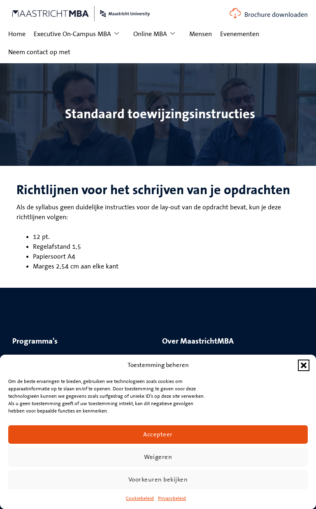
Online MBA (150, 34)
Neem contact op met (39, 52)
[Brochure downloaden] (235, 13)
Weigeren (158, 457)
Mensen (200, 34)
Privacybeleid (172, 498)
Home (17, 34)
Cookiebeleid (140, 498)
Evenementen (239, 34)
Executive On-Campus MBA (72, 34)
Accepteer (158, 434)
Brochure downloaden (276, 14)
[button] (304, 365)
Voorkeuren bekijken (158, 479)
